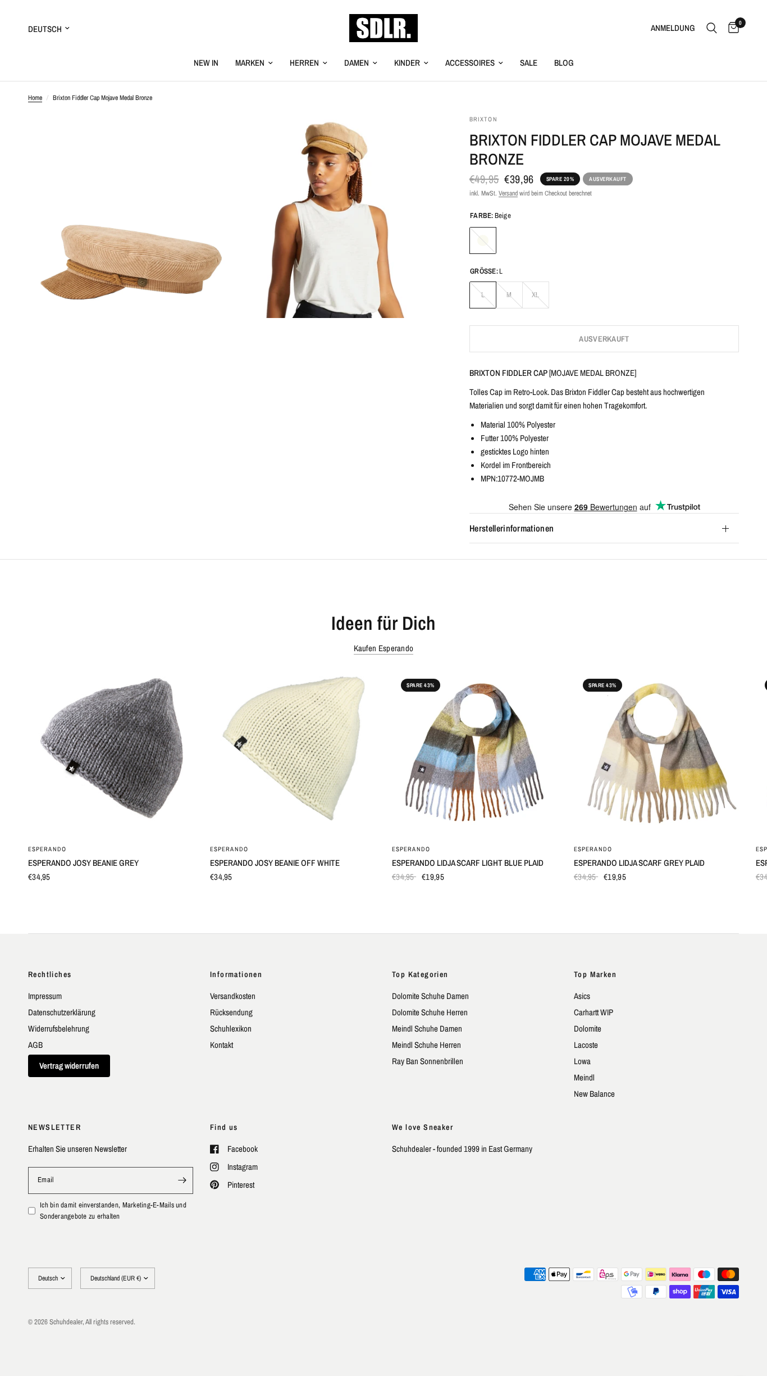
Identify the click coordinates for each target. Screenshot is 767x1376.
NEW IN (206, 63)
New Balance (594, 1094)
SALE (528, 63)
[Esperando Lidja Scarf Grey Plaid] (656, 752)
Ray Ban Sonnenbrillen (427, 1061)
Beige (482, 240)
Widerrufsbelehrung (58, 1028)
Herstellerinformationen (511, 529)
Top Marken (595, 974)
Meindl (584, 1077)
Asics (582, 996)
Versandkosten (232, 996)
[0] (731, 28)
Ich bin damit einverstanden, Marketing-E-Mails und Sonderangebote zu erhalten (113, 1210)
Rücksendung (231, 1012)
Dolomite (587, 1028)
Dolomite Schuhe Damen (430, 996)
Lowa (582, 1061)
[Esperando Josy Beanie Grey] (110, 752)
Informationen (236, 974)
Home (35, 97)
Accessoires (470, 63)
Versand (508, 193)
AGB (35, 1045)
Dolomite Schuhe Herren (430, 1012)
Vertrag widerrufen (69, 1065)
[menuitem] (206, 63)
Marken (249, 63)
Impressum (45, 996)
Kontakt (221, 1045)
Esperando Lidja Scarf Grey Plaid (639, 863)
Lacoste (586, 1045)
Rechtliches (49, 974)
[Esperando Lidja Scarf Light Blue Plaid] (474, 752)
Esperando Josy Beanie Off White (275, 863)
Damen (356, 63)
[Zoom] (207, 138)
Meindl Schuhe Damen (427, 1028)
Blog (564, 63)
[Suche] (712, 28)
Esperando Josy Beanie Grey (83, 863)
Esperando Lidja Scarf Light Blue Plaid (468, 863)
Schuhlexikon (231, 1028)
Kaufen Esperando (384, 648)
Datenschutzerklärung (61, 1012)
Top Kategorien (420, 974)
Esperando (47, 849)
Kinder (407, 63)
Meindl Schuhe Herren (426, 1045)
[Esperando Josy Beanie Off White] (292, 752)
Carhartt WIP (593, 1012)
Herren (304, 63)
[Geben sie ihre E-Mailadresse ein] (182, 1180)
